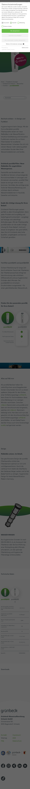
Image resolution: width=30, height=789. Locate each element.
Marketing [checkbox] (22, 22)
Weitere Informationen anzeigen (14, 44)
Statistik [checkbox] (14, 22)
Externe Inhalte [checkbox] (8, 26)
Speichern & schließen (15, 35)
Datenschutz (25, 47)
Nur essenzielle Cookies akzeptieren (15, 40)
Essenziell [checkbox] (6, 22)
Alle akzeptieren (15, 31)
